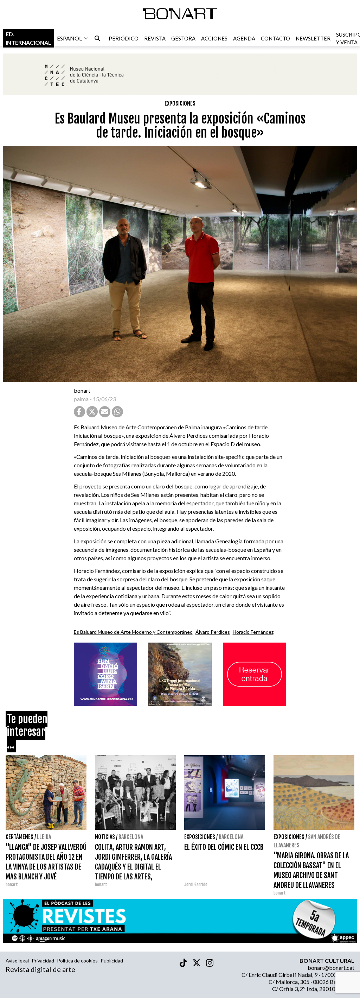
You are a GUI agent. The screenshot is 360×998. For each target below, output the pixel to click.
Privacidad (43, 961)
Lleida (44, 836)
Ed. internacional (28, 38)
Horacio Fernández (253, 632)
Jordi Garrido (195, 884)
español (69, 38)
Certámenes (19, 836)
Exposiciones (180, 103)
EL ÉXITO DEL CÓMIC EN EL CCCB (223, 847)
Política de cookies (77, 961)
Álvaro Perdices (212, 632)
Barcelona (130, 836)
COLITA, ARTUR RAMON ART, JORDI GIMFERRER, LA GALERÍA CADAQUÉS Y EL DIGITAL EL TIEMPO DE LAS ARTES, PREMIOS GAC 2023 (133, 867)
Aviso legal (17, 961)
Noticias (105, 836)
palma (81, 399)
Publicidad (112, 961)
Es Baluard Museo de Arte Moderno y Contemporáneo (133, 632)
